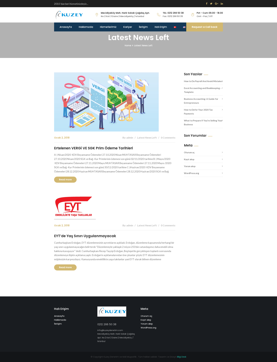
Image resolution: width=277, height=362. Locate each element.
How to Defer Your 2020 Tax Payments (198, 111)
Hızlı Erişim (161, 27)
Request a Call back (204, 27)
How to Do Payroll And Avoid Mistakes (203, 81)
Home (128, 45)
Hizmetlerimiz (108, 27)
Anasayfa (66, 27)
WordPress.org (191, 173)
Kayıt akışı (189, 159)
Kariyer (127, 27)
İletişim (143, 27)
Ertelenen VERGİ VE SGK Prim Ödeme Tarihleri (93, 148)
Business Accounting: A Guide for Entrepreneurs (201, 101)
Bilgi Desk (181, 356)
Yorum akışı (189, 166)
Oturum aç (189, 152)
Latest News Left (143, 45)
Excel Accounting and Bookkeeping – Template (202, 90)
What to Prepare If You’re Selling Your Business (203, 122)
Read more (65, 179)
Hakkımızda (86, 27)
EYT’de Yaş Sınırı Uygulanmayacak (85, 236)
